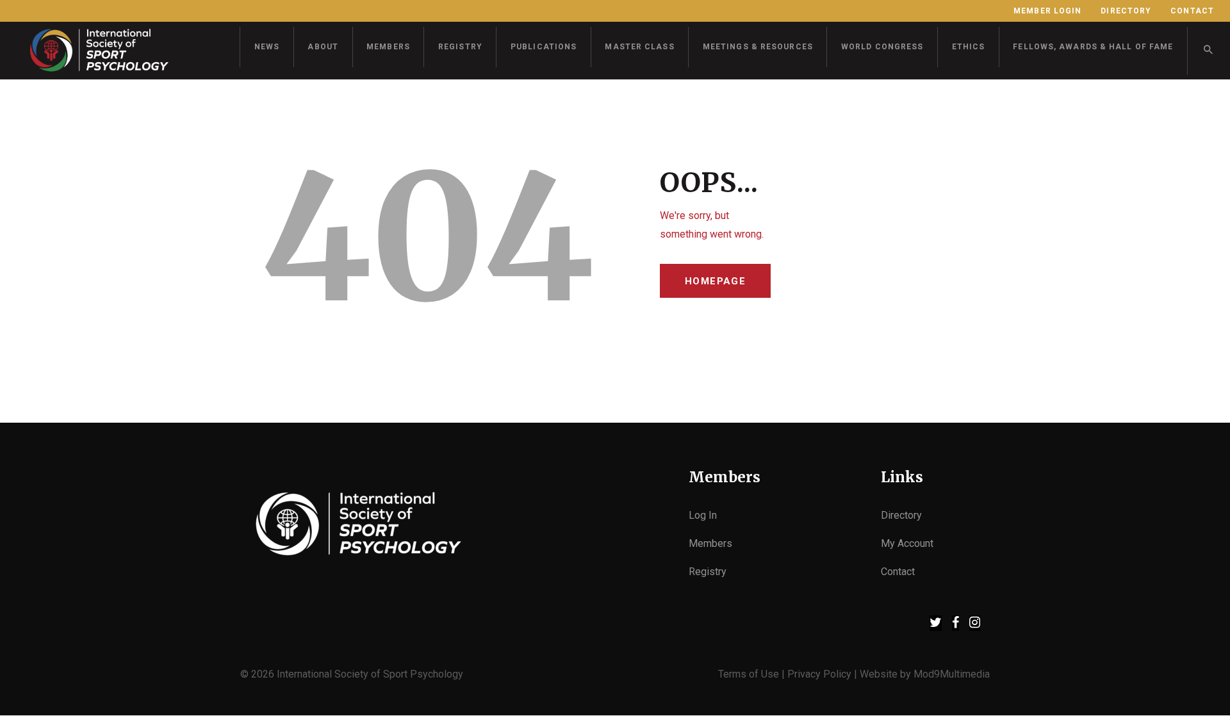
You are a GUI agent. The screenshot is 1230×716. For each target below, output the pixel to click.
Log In (703, 515)
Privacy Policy (819, 674)
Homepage (715, 281)
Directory (901, 515)
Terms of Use (748, 674)
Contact (898, 571)
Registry (707, 571)
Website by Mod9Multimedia (925, 674)
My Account (907, 543)
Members (710, 543)
